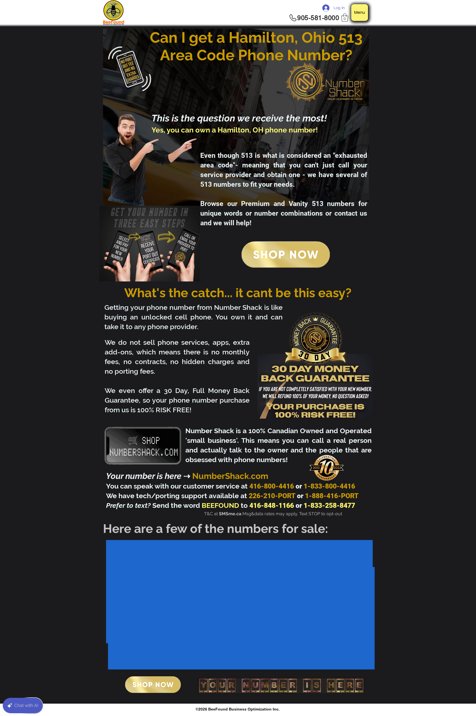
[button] (344, 17)
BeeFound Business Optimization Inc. (244, 709)
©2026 (202, 709)
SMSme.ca (230, 513)
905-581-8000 (318, 17)
